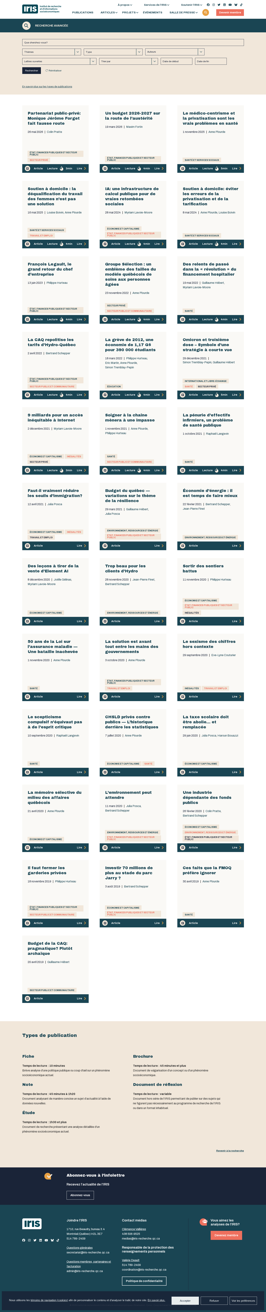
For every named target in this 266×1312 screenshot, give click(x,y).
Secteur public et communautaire (129, 311)
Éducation (114, 386)
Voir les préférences (243, 1300)
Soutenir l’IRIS (190, 4)
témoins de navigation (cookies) (49, 1300)
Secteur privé (39, 160)
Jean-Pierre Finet (194, 508)
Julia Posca (54, 504)
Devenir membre (230, 12)
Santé (189, 311)
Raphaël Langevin (217, 433)
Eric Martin (112, 362)
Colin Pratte (54, 131)
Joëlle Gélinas (62, 579)
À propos (124, 4)
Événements (152, 12)
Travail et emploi (41, 235)
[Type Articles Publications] (113, 52)
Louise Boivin (55, 212)
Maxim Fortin (134, 126)
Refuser (214, 1300)
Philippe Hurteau (57, 282)
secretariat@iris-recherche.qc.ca (88, 1252)
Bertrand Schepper (58, 353)
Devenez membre (226, 1235)
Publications (82, 12)
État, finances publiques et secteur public (53, 153)
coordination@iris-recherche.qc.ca (144, 1269)
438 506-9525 (131, 1233)
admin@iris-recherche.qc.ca (85, 1271)
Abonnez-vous (80, 1195)
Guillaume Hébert (213, 282)
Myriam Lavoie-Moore (138, 212)
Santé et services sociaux (202, 160)
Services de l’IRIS (155, 4)
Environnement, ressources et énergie (132, 530)
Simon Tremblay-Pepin (119, 367)
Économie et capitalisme (123, 229)
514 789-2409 (76, 1238)
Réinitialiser (55, 70)
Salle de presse (182, 12)
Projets (129, 12)
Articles (108, 12)
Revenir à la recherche (230, 1150)
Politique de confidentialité (144, 1281)
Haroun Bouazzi (228, 735)
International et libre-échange (206, 381)
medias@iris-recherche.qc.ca (141, 1238)
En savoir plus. (156, 1300)
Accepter (185, 1300)
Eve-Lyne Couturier (223, 655)
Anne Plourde (216, 131)
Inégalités (74, 456)
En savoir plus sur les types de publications (47, 86)
